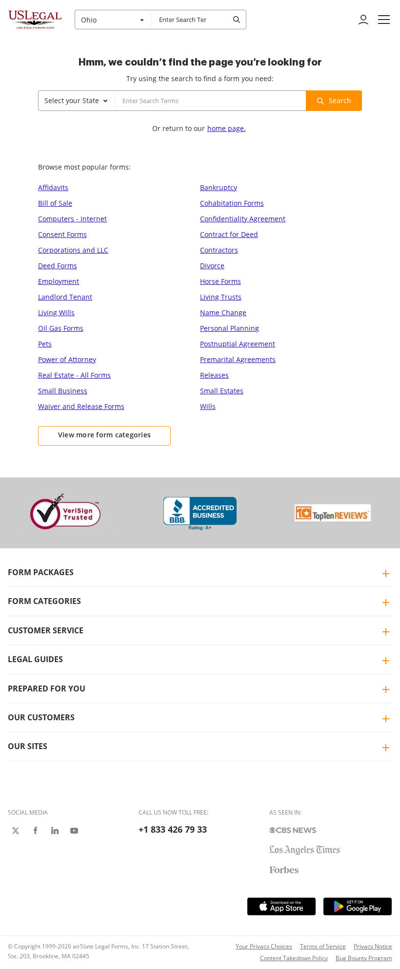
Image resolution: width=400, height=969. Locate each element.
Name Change (223, 312)
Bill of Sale (55, 203)
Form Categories (44, 601)
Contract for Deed (229, 234)
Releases (214, 375)
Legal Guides (35, 659)
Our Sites (27, 746)
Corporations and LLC (73, 250)
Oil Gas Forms (60, 328)
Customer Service (45, 630)
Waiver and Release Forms (81, 406)
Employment (58, 281)
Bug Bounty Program (364, 958)
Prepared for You (46, 688)
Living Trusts (220, 296)
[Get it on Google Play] (357, 906)
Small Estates (221, 390)
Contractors (219, 250)
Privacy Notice (373, 946)
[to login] (363, 19)
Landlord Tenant (65, 296)
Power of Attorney (67, 359)
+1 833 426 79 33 (173, 829)
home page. (226, 128)
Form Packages (41, 572)
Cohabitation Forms (232, 203)
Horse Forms (220, 281)
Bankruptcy (218, 187)
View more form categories (104, 434)
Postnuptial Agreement (237, 343)
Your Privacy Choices (264, 946)
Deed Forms (57, 265)
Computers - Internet (72, 218)
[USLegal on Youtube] (74, 831)
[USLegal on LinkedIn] (54, 831)
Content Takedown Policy (294, 958)
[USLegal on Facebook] (35, 831)
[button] (384, 19)
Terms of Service (323, 946)
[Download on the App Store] (281, 906)
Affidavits (53, 187)
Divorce (212, 265)
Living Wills (56, 312)
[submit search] (236, 19)
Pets (45, 343)
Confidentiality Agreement (242, 218)
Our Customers (41, 717)
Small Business (62, 390)
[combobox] (113, 19)
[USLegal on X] (15, 831)
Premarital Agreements (238, 359)
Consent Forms (62, 234)
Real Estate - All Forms (74, 375)
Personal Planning (229, 328)
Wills (208, 406)
